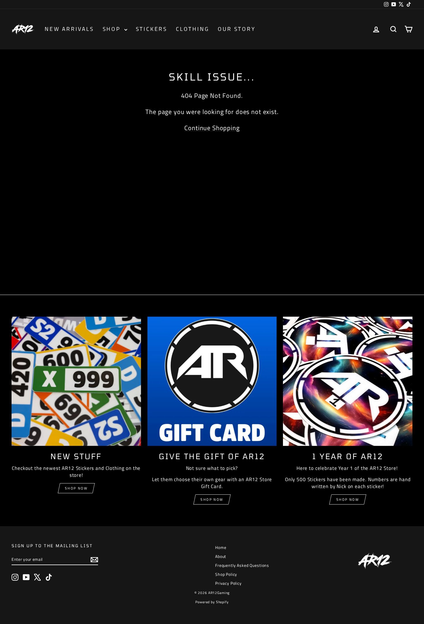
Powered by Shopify (211, 602)
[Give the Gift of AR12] (212, 381)
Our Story (236, 29)
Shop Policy (226, 574)
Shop (113, 29)
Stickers (151, 29)
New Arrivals (69, 29)
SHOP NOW (211, 499)
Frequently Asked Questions (242, 565)
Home (220, 547)
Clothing (192, 29)
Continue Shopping (211, 128)
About (220, 556)
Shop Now (76, 488)
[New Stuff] (76, 381)
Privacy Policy (228, 583)
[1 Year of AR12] (347, 381)
